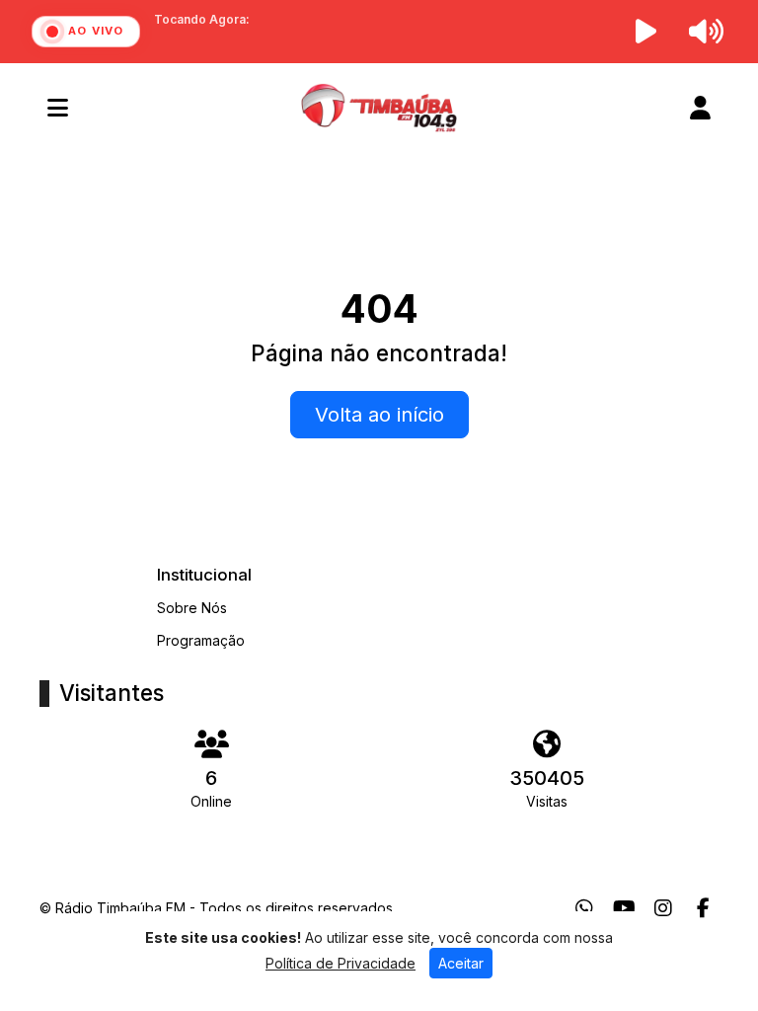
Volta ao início (379, 415)
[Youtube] (624, 908)
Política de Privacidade (340, 963)
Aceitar (461, 963)
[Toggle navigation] (58, 107)
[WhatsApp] (584, 908)
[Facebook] (703, 908)
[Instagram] (663, 908)
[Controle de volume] (703, 31)
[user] (700, 107)
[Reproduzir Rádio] (646, 31)
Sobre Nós (192, 607)
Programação (201, 640)
